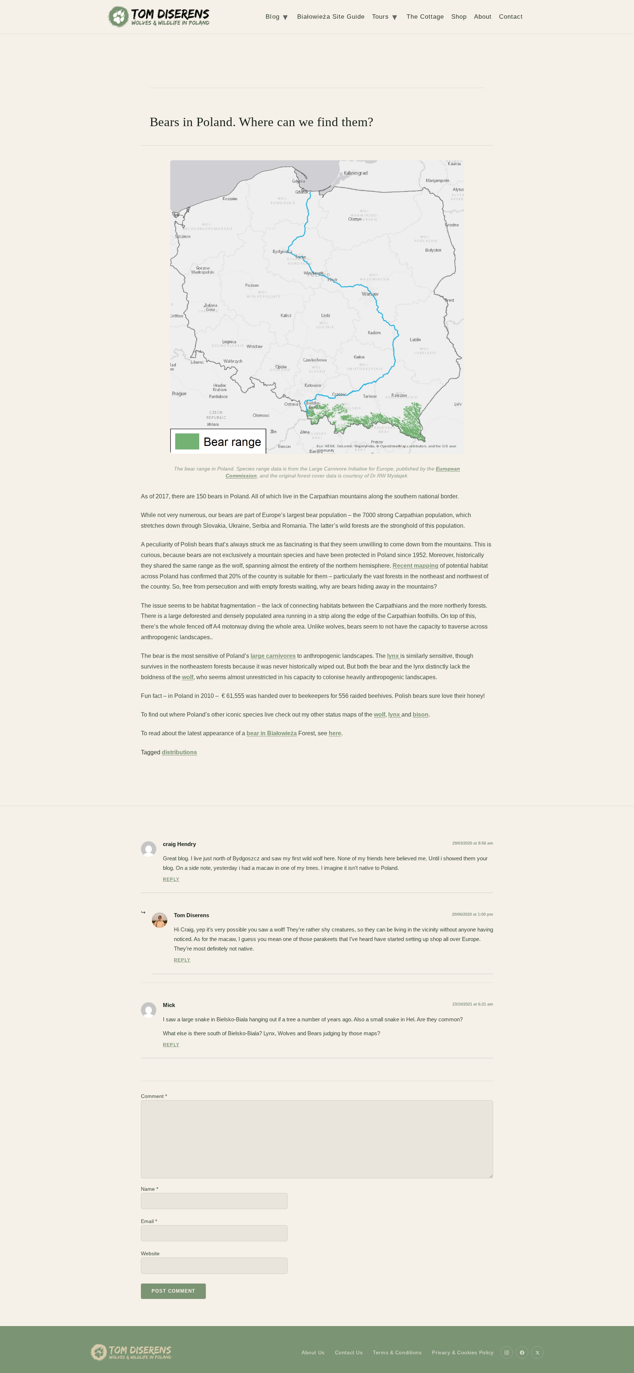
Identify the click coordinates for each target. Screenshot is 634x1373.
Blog (272, 16)
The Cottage (425, 16)
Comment (154, 1096)
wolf (187, 677)
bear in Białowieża (272, 733)
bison (421, 714)
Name (149, 1188)
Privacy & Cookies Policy (463, 1352)
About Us (313, 1352)
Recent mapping (415, 566)
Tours (380, 16)
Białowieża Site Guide (331, 16)
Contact (511, 16)
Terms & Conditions (397, 1352)
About (483, 16)
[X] (537, 1352)
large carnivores (273, 656)
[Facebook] (522, 1352)
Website (150, 1253)
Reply (171, 879)
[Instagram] (506, 1352)
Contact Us (349, 1352)
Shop (459, 16)
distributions (179, 752)
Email (149, 1221)
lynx (393, 656)
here (335, 733)
